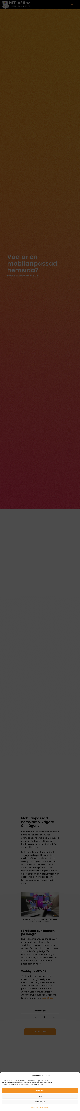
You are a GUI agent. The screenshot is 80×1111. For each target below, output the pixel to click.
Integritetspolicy (44, 1107)
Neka (40, 1096)
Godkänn (40, 1090)
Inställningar (40, 1102)
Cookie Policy (34, 1107)
